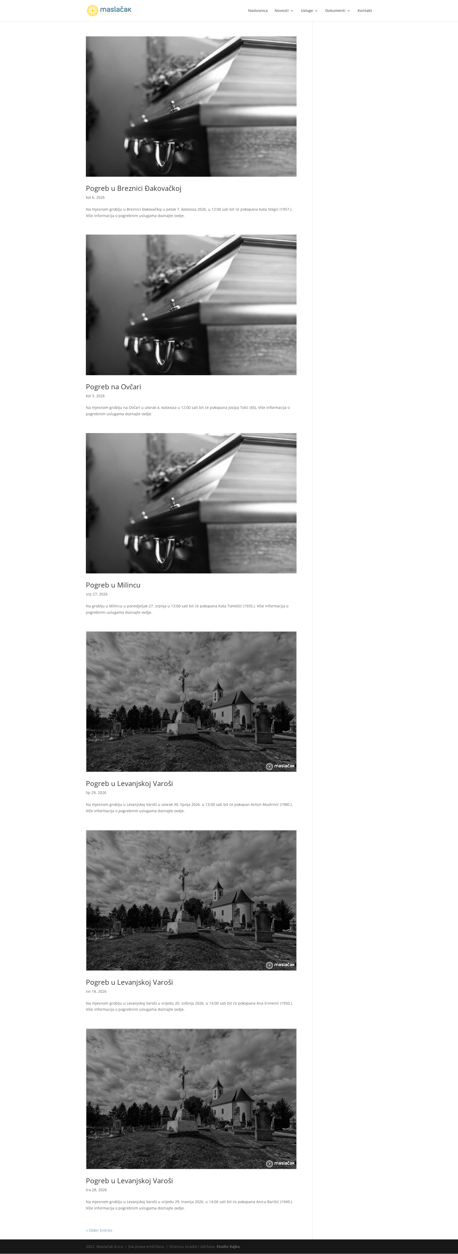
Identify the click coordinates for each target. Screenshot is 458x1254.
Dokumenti (335, 11)
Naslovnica (258, 11)
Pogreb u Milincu (113, 585)
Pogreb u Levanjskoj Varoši (129, 783)
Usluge (307, 11)
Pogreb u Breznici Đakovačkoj (134, 188)
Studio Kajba (228, 1246)
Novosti (282, 11)
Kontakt (365, 11)
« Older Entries (99, 1230)
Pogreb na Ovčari (113, 386)
